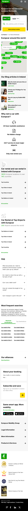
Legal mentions (11, 502)
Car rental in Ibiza (6, 333)
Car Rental (4, 34)
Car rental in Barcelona (20, 327)
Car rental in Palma (19, 330)
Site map (3, 502)
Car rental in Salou (6, 330)
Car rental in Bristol (19, 340)
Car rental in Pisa (5, 327)
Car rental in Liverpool (20, 337)
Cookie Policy (19, 502)
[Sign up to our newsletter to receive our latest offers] (22, 395)
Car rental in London (6, 337)
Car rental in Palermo (19, 333)
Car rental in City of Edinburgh (7, 340)
